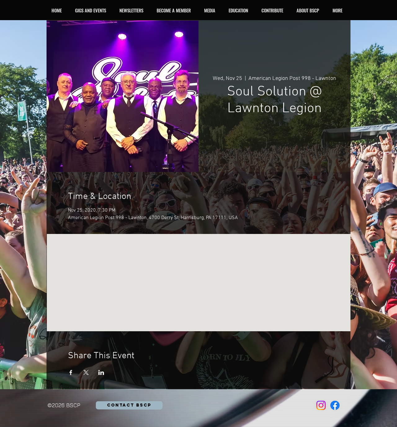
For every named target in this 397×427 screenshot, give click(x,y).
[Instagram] (321, 405)
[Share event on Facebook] (71, 372)
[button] (92, 10)
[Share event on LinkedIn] (101, 372)
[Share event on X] (86, 372)
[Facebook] (335, 405)
